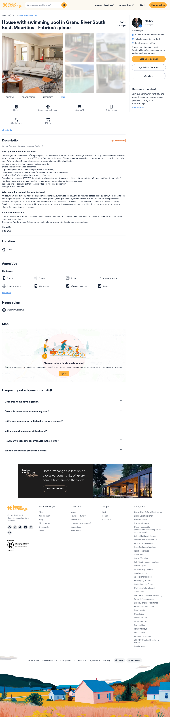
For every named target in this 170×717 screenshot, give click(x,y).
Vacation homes (141, 573)
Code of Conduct (49, 660)
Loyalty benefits (140, 646)
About (41, 512)
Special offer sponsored (144, 599)
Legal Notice (94, 660)
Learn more (138, 107)
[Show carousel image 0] (32, 63)
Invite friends (76, 531)
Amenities (48, 97)
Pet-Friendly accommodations (146, 562)
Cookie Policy (80, 660)
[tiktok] (20, 527)
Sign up (64, 374)
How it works (139, 610)
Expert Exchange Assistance (146, 603)
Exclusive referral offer (143, 516)
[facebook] (9, 527)
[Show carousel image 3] (79, 78)
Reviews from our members (145, 540)
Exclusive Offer (140, 618)
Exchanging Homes (142, 581)
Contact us (107, 520)
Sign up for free (158, 5)
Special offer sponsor (143, 577)
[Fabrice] (137, 22)
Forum (105, 516)
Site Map (106, 660)
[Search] (64, 5)
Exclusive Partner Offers (144, 606)
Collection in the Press (143, 584)
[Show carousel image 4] (111, 78)
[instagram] (15, 527)
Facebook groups (141, 551)
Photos (10, 97)
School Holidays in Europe (145, 536)
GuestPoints (76, 520)
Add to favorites (150, 67)
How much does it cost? (104, 5)
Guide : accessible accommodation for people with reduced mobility (147, 529)
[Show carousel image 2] (111, 47)
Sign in (143, 5)
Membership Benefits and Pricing (148, 595)
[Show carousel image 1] (79, 47)
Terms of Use (33, 660)
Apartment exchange (143, 636)
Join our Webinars (141, 523)
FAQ (104, 512)
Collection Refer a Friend (144, 588)
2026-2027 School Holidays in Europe (146, 641)
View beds (7, 130)
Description (28, 97)
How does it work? (126, 5)
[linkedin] (25, 527)
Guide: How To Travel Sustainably (148, 512)
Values (73, 512)
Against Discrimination (143, 543)
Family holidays (140, 629)
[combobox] (46, 5)
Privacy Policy (65, 660)
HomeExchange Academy (145, 547)
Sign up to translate (117, 141)
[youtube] (9, 532)
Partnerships (139, 625)
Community (44, 527)
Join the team (44, 516)
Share (151, 76)
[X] (31, 527)
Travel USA (138, 555)
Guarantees (76, 527)
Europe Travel (140, 566)
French (40, 146)
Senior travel (139, 632)
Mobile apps (44, 523)
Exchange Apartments (143, 569)
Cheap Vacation (141, 558)
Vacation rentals (141, 520)
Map (63, 97)
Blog (41, 520)
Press (41, 531)
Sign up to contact (149, 59)
